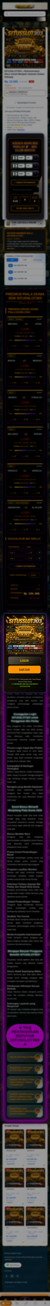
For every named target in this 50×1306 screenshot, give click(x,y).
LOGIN (24, 660)
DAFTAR (24, 669)
